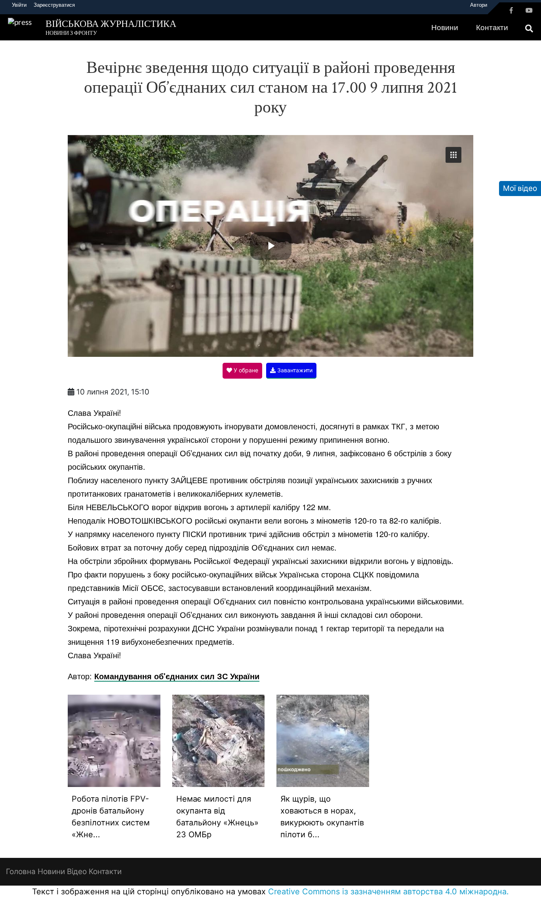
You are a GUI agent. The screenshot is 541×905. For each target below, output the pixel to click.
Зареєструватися (54, 5)
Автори (478, 5)
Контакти (492, 27)
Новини (444, 27)
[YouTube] (529, 10)
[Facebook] (511, 10)
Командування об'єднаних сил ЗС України (176, 676)
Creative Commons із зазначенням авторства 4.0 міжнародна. (388, 891)
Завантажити (294, 370)
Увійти (19, 5)
